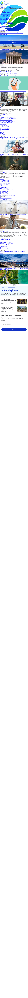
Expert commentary (5, 239)
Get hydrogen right (5, 16)
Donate (14, 42)
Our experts (3, 125)
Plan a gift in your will (5, 184)
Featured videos (4, 240)
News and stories (4, 231)
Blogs (1, 247)
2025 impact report (5, 71)
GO (15, 284)
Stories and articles (5, 242)
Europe (2, 132)
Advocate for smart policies (7, 121)
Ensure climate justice (6, 120)
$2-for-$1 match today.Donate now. (6, 198)
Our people (3, 124)
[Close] (27, 1)
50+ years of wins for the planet (8, 73)
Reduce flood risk (4, 26)
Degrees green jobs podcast (8, 195)
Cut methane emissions (6, 15)
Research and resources (6, 243)
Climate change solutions (7, 7)
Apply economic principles (7, 117)
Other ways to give (5, 185)
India (1, 133)
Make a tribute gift (5, 183)
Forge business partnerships (8, 118)
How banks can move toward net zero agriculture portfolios (7, 308)
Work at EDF (3, 192)
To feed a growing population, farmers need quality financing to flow (8, 301)
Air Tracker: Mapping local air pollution (10, 75)
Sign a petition (4, 188)
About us (2, 107)
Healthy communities (6, 27)
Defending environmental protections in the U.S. (13, 49)
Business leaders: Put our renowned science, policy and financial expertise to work (14, 138)
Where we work (4, 129)
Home (3, 286)
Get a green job (4, 191)
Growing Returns (11, 286)
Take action (3, 187)
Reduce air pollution (5, 30)
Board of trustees (5, 128)
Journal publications (5, 245)
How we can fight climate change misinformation (13, 214)
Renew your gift (4, 181)
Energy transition (5, 12)
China (1, 130)
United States (4, 135)
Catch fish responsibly (6, 22)
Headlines (2, 238)
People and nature (5, 19)
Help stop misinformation (7, 190)
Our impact (3, 66)
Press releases (4, 246)
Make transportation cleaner (8, 18)
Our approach (4, 114)
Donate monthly (4, 180)
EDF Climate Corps (5, 194)
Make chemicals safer (6, 29)
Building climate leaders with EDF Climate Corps (13, 91)
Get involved (3, 172)
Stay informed (4, 249)
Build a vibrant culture (6, 122)
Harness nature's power (6, 25)
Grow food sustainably (6, 20)
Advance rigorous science (7, 116)
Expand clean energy (5, 14)
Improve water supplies (6, 23)
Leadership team (4, 126)
